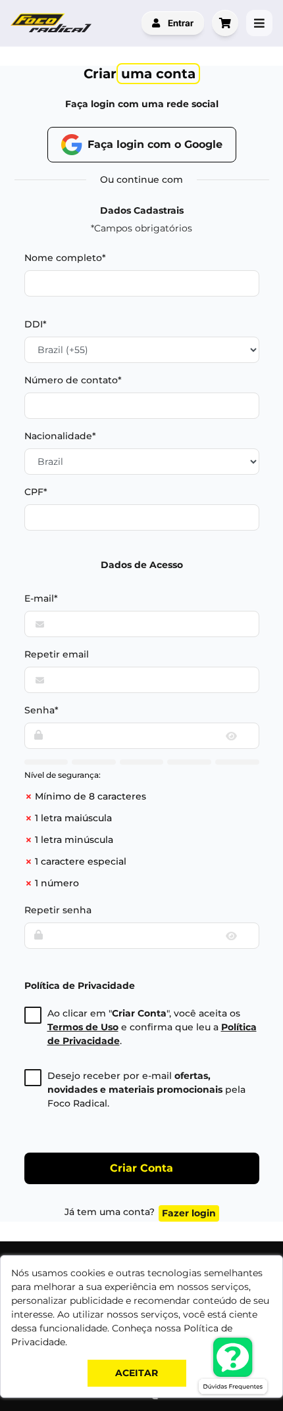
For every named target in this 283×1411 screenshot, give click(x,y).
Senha (39, 710)
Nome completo (63, 258)
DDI (33, 324)
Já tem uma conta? (140, 1212)
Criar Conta (141, 1168)
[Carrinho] (225, 23)
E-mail (39, 598)
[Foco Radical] (53, 23)
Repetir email (56, 654)
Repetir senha (57, 910)
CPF (33, 492)
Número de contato (71, 380)
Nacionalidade (58, 436)
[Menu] (259, 23)
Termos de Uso (82, 1027)
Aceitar (136, 1373)
